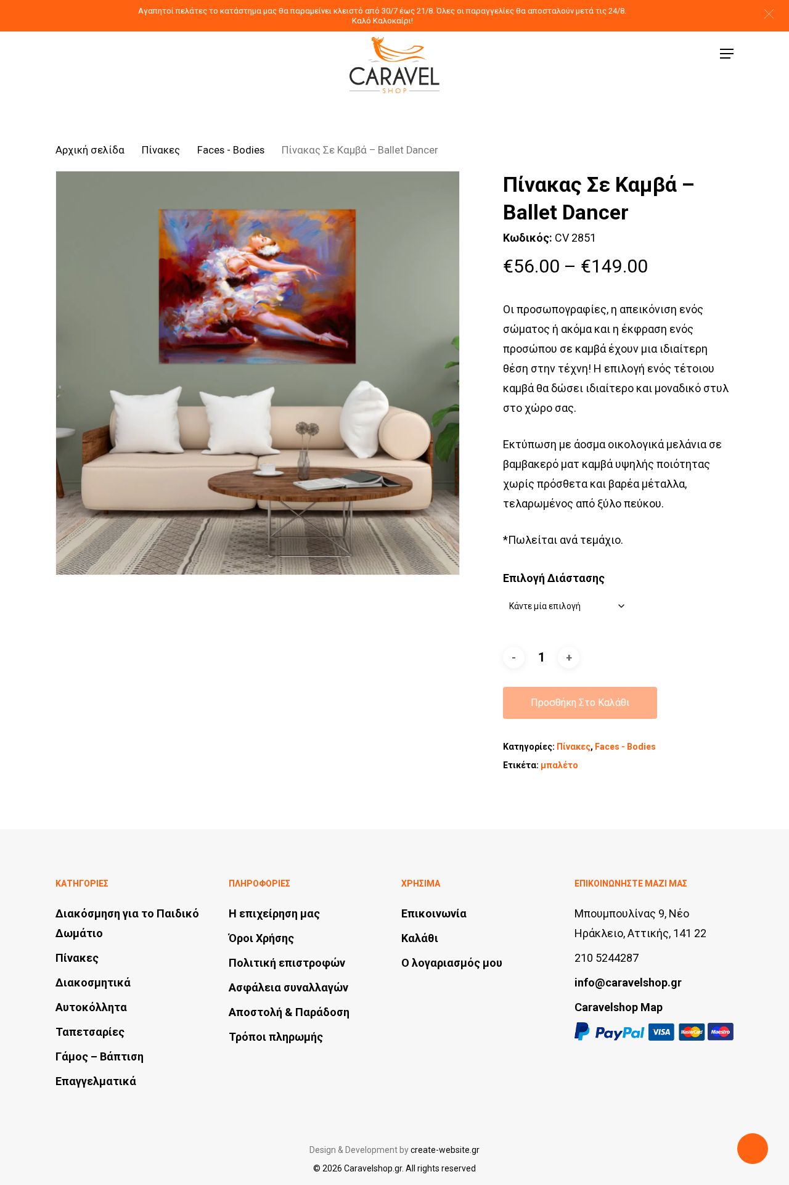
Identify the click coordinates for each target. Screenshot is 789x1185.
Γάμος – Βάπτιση (99, 1056)
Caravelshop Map (618, 1007)
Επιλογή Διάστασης (554, 578)
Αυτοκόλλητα (91, 1007)
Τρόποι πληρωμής (276, 1036)
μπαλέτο (559, 765)
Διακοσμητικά (93, 982)
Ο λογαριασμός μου (451, 962)
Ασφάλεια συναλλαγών (288, 987)
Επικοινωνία (434, 913)
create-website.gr (445, 1150)
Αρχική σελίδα (90, 150)
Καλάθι (419, 938)
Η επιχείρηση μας (274, 913)
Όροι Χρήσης (261, 938)
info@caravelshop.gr (628, 982)
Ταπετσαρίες (90, 1031)
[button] (769, 14)
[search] (641, 53)
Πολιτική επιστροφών (287, 962)
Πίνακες (161, 150)
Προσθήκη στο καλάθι (580, 702)
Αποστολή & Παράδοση (289, 1012)
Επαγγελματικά (95, 1081)
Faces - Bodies (230, 150)
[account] (673, 53)
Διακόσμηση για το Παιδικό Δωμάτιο (127, 923)
